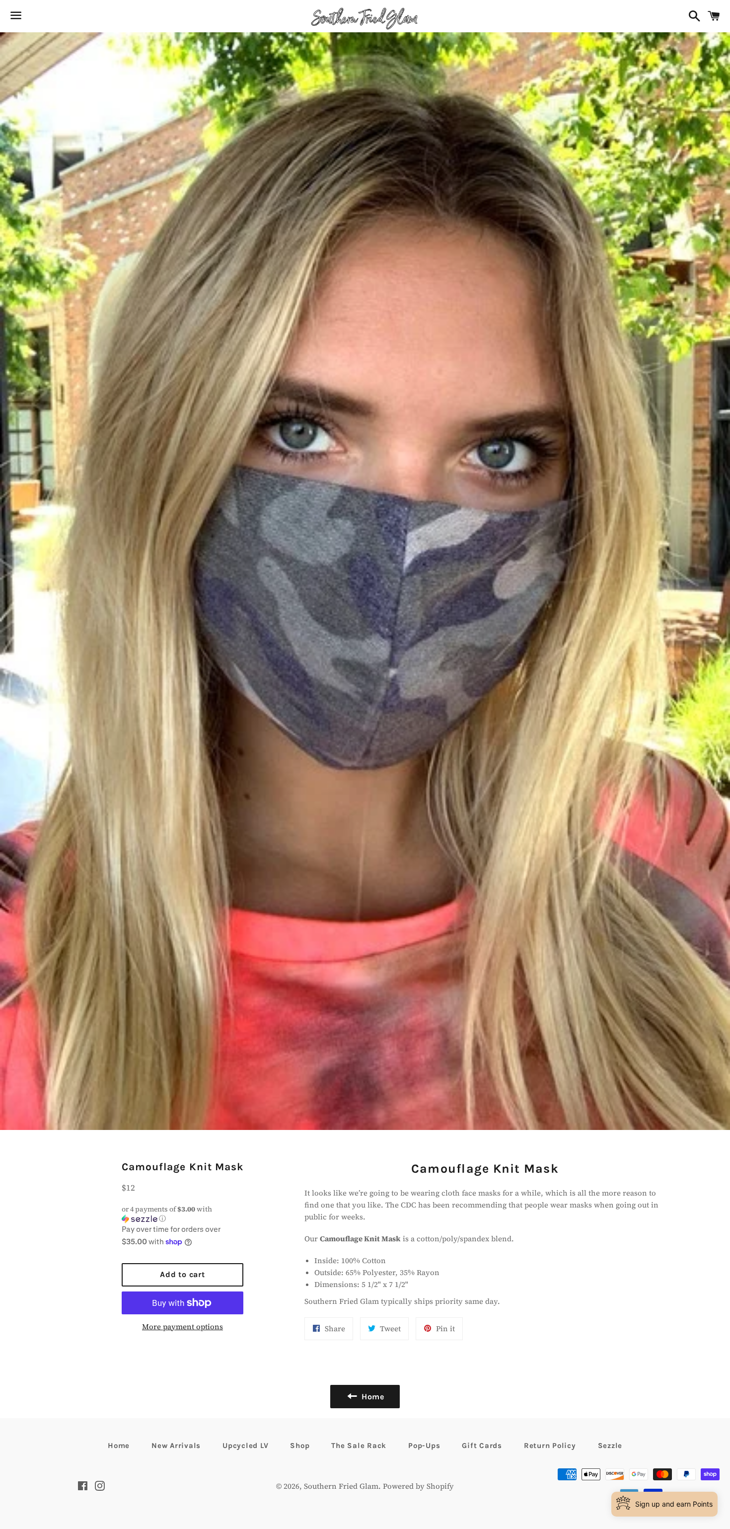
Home (119, 1445)
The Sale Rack (358, 1445)
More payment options (182, 1326)
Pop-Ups (424, 1445)
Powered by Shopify (418, 1486)
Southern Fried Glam (341, 1486)
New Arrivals (176, 1445)
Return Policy (550, 1445)
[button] (182, 1214)
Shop (299, 1445)
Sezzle (610, 1445)
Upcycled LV (245, 1445)
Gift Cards (482, 1445)
